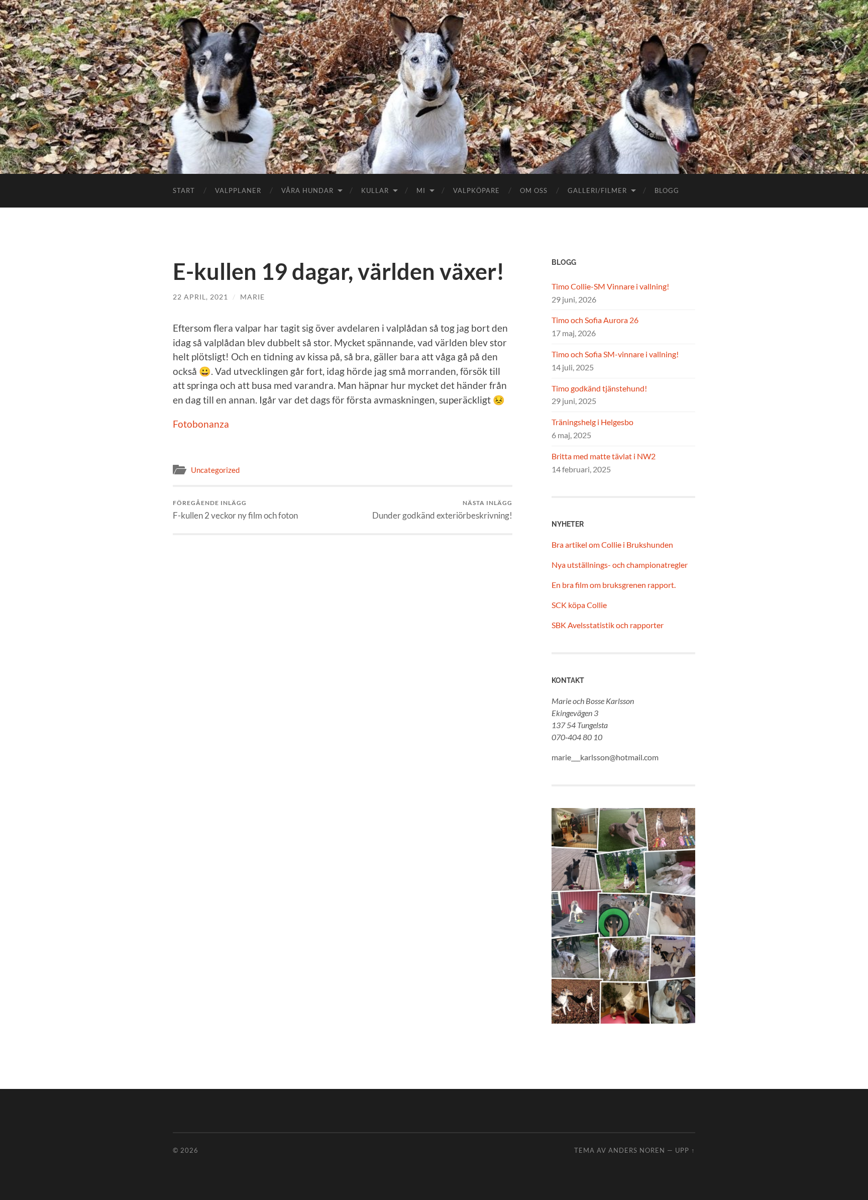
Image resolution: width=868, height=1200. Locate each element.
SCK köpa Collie (579, 605)
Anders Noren (636, 1150)
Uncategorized (215, 469)
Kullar (375, 190)
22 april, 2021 (200, 296)
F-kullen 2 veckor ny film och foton (235, 510)
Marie (252, 296)
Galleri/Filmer (597, 190)
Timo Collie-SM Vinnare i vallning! (610, 286)
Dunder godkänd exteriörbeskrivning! (442, 510)
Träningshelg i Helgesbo (592, 422)
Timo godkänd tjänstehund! (599, 388)
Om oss (534, 190)
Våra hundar (307, 190)
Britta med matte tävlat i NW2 (604, 456)
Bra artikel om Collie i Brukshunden (612, 544)
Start (184, 190)
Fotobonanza (201, 424)
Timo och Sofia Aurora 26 (595, 320)
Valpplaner (238, 190)
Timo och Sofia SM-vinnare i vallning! (615, 354)
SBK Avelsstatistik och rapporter (608, 625)
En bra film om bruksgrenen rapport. (614, 584)
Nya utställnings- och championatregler (620, 564)
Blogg (667, 190)
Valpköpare (476, 190)
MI (420, 190)
